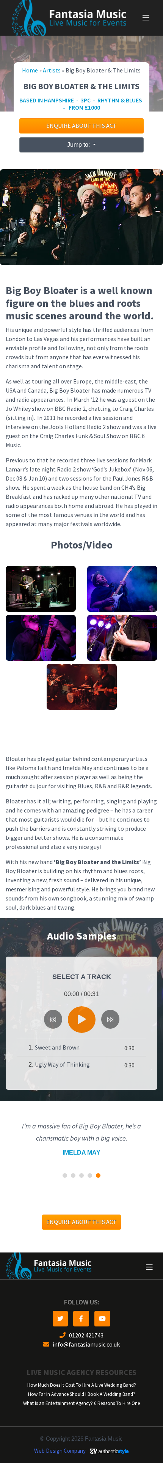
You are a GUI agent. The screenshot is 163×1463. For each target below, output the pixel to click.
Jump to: (79, 144)
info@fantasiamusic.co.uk (84, 1332)
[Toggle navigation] (146, 18)
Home (30, 70)
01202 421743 (84, 1323)
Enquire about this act (81, 126)
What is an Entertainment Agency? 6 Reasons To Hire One (81, 1391)
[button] (65, 1163)
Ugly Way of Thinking (62, 1065)
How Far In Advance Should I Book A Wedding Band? (81, 1382)
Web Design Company (60, 1439)
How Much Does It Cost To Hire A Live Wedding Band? (81, 1373)
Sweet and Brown (57, 1047)
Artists (52, 70)
